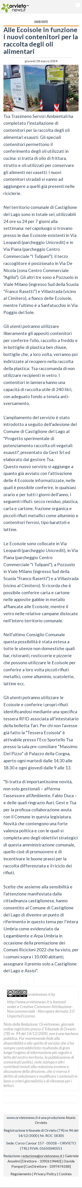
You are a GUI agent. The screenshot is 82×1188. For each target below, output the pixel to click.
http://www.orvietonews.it (28, 1001)
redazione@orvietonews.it (41, 1156)
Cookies (65, 1174)
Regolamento (20, 1174)
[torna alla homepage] (13, 7)
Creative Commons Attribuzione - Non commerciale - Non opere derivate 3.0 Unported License (40, 1011)
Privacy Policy (45, 1174)
